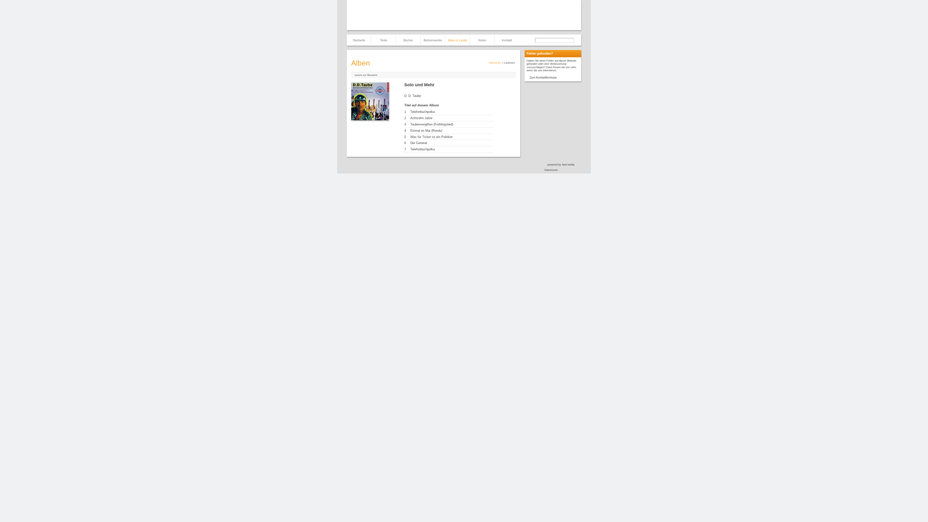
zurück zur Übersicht (366, 75)
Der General (418, 143)
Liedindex (509, 62)
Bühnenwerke (433, 40)
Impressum (551, 169)
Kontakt (507, 40)
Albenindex (495, 62)
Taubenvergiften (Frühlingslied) (431, 124)
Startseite (359, 40)
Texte (383, 40)
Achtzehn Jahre (421, 118)
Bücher (408, 40)
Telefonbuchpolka (422, 112)
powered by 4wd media (560, 164)
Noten (482, 40)
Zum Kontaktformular (543, 77)
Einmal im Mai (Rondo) (426, 130)
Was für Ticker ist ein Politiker (431, 137)
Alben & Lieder (457, 40)
